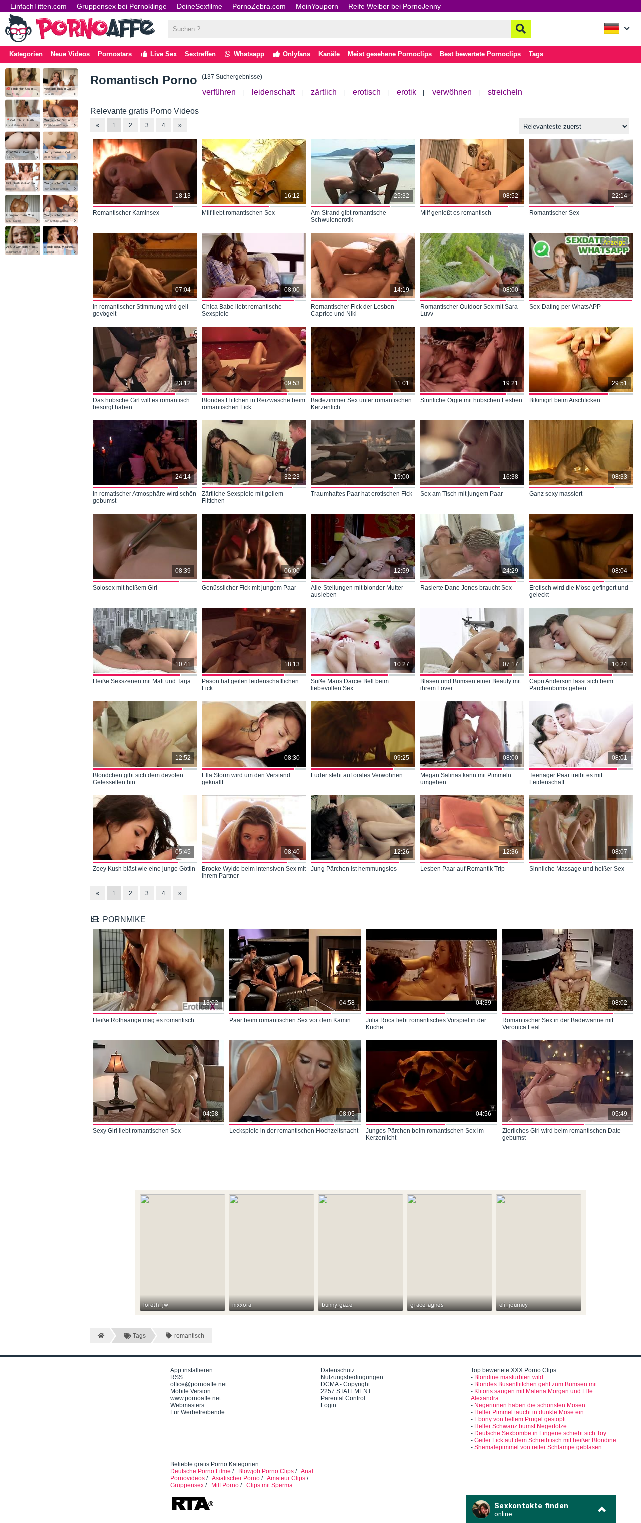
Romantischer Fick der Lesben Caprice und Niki (352, 310)
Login (328, 1405)
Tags (536, 54)
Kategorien (26, 54)
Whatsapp (248, 54)
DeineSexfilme (199, 6)
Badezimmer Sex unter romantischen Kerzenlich (361, 404)
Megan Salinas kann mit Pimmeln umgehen (465, 779)
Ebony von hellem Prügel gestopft (520, 1419)
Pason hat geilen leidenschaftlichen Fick (250, 685)
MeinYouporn (317, 6)
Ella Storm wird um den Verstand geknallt (246, 779)
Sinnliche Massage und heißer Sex (576, 868)
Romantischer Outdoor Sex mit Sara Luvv (469, 310)
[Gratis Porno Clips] (80, 41)
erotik (406, 92)
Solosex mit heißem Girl (125, 587)
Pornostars (115, 54)
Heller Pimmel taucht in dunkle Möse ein (529, 1412)
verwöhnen (452, 92)
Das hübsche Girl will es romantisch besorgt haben (141, 404)
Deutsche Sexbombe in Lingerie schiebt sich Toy (540, 1433)
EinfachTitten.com (38, 6)
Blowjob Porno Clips (266, 1471)
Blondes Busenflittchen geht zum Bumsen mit (535, 1384)
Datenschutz (337, 1370)
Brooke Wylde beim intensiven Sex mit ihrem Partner (254, 872)
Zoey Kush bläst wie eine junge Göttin (144, 868)
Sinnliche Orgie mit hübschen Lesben (471, 400)
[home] (100, 1335)
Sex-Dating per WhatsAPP (565, 306)
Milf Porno (225, 1485)
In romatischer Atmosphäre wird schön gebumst (144, 497)
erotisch (367, 92)
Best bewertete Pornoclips (480, 54)
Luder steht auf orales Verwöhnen (357, 775)
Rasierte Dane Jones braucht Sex (466, 587)
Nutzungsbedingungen (351, 1377)
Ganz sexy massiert (555, 493)
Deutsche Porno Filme (200, 1471)
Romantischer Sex (554, 212)
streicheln (505, 92)
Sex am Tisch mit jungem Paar (461, 493)
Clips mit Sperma (269, 1485)
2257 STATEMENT (345, 1391)
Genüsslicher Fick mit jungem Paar (249, 587)
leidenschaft (273, 92)
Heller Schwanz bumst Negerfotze (520, 1426)
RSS (176, 1377)
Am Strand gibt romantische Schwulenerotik (348, 216)
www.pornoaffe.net (195, 1398)
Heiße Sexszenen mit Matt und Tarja (142, 681)
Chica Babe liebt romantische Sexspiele (242, 310)
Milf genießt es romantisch (455, 212)
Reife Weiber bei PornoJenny (394, 6)
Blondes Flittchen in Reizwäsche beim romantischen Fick (253, 404)
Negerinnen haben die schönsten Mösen (529, 1405)
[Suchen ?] (521, 29)
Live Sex (162, 54)
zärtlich (324, 92)
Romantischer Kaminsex (126, 212)
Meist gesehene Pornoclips (390, 54)
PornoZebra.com (259, 6)
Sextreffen (200, 54)
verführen (219, 92)
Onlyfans (295, 54)
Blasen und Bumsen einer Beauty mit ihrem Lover (470, 685)
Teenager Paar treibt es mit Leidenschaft (565, 779)
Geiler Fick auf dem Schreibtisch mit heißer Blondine (545, 1440)
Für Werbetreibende (197, 1412)
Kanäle (329, 54)
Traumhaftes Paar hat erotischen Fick (361, 493)
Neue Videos (70, 54)
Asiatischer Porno (236, 1478)
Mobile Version (190, 1391)
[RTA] (192, 1509)
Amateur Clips (286, 1478)
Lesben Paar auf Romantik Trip (462, 868)
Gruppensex (187, 1485)
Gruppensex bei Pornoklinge (122, 6)
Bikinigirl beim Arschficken (564, 400)
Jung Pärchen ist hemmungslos (354, 868)
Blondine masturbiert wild (508, 1377)
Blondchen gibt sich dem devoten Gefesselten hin (138, 779)
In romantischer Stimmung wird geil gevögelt (140, 310)
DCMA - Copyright (345, 1384)
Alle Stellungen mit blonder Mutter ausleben (357, 591)
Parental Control (342, 1398)
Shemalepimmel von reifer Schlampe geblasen (538, 1447)
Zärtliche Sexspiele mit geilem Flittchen (242, 497)
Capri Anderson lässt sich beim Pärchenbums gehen (571, 685)
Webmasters (187, 1405)
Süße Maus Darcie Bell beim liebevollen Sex (350, 685)
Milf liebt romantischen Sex (238, 212)
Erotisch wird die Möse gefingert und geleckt (578, 591)
